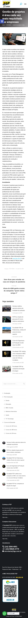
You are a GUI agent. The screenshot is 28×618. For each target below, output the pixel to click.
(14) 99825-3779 (12, 549)
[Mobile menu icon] (25, 4)
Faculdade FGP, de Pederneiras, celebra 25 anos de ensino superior (19, 331)
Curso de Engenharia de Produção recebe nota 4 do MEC (18, 343)
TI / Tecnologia (10, 418)
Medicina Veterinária (11, 411)
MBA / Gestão (9, 407)
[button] (2, 21)
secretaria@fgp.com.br (12, 551)
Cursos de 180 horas (11, 429)
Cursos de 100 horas (11, 426)
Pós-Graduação (8, 397)
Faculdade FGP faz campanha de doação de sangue (18, 369)
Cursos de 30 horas (11, 433)
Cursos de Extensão (9, 422)
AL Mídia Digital (18, 616)
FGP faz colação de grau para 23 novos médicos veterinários (18, 319)
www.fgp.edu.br (17, 258)
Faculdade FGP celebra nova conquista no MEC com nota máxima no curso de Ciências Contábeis (19, 356)
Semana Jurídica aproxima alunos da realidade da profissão (18, 308)
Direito (7, 400)
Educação (8, 404)
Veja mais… (5, 517)
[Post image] (6, 308)
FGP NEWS (6, 35)
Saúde (7, 415)
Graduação (7, 393)
